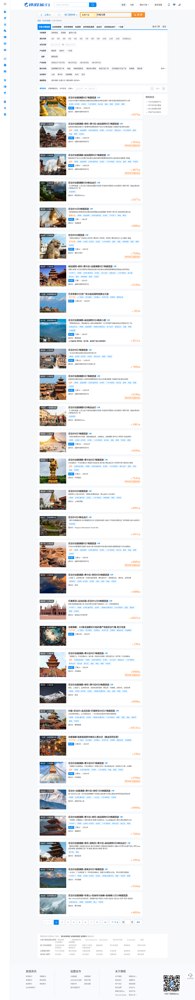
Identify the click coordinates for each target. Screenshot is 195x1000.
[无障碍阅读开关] (174, 4)
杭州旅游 (85, 954)
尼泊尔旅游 (46, 21)
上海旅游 (72, 954)
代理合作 (73, 984)
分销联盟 (73, 976)
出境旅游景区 (75, 936)
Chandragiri (131, 940)
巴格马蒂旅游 (44, 27)
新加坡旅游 (142, 951)
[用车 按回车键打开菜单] (5, 50)
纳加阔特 (61, 940)
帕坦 (142, 940)
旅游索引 (84, 936)
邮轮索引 (43, 984)
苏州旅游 (99, 954)
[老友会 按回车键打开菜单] (5, 108)
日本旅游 (113, 951)
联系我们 (118, 980)
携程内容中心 (120, 991)
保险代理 (87, 980)
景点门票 (156, 26)
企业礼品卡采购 (76, 980)
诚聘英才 (132, 980)
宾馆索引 (29, 976)
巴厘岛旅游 (86, 951)
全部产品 (85, 15)
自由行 (99, 27)
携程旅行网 (37, 5)
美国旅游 (127, 951)
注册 (132, 5)
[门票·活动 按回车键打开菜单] (5, 37)
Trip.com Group (120, 995)
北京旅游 (58, 954)
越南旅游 (99, 945)
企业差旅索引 (30, 987)
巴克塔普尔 (59, 942)
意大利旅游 (114, 945)
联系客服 (158, 5)
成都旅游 (113, 954)
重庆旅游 (141, 954)
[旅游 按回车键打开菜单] (5, 31)
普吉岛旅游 (73, 951)
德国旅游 (72, 948)
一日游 (120, 27)
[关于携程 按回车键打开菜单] (5, 114)
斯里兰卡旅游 (87, 945)
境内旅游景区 (65, 936)
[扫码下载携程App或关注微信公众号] (169, 4)
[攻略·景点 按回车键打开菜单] (5, 65)
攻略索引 (43, 976)
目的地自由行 (109, 27)
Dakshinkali (103, 940)
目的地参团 (68, 27)
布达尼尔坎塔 (117, 940)
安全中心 (132, 987)
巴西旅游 (58, 948)
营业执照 (118, 987)
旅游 (39, 21)
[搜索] (92, 5)
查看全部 (91, 936)
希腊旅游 (127, 945)
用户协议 (118, 984)
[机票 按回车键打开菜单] (5, 18)
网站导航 (43, 980)
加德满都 (72, 942)
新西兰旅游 (142, 945)
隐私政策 (132, 984)
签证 (164, 26)
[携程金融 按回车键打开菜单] (5, 93)
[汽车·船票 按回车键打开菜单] (5, 43)
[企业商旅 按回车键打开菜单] (5, 102)
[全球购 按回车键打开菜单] (5, 80)
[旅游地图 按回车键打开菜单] (5, 71)
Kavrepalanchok (91, 940)
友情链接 (87, 976)
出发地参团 (56, 27)
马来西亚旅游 (59, 945)
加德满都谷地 (76, 940)
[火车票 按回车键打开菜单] (5, 24)
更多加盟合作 (75, 987)
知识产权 (132, 991)
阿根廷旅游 (86, 948)
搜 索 (139, 14)
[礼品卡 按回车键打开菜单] (5, 86)
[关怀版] (179, 4)
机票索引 (29, 980)
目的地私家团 (88, 27)
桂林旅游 (127, 954)
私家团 (78, 27)
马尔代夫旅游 (59, 951)
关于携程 (118, 976)
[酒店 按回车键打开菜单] (5, 12)
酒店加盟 (87, 984)
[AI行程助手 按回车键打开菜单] (5, 58)
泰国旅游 (99, 951)
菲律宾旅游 (73, 945)
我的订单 (143, 5)
